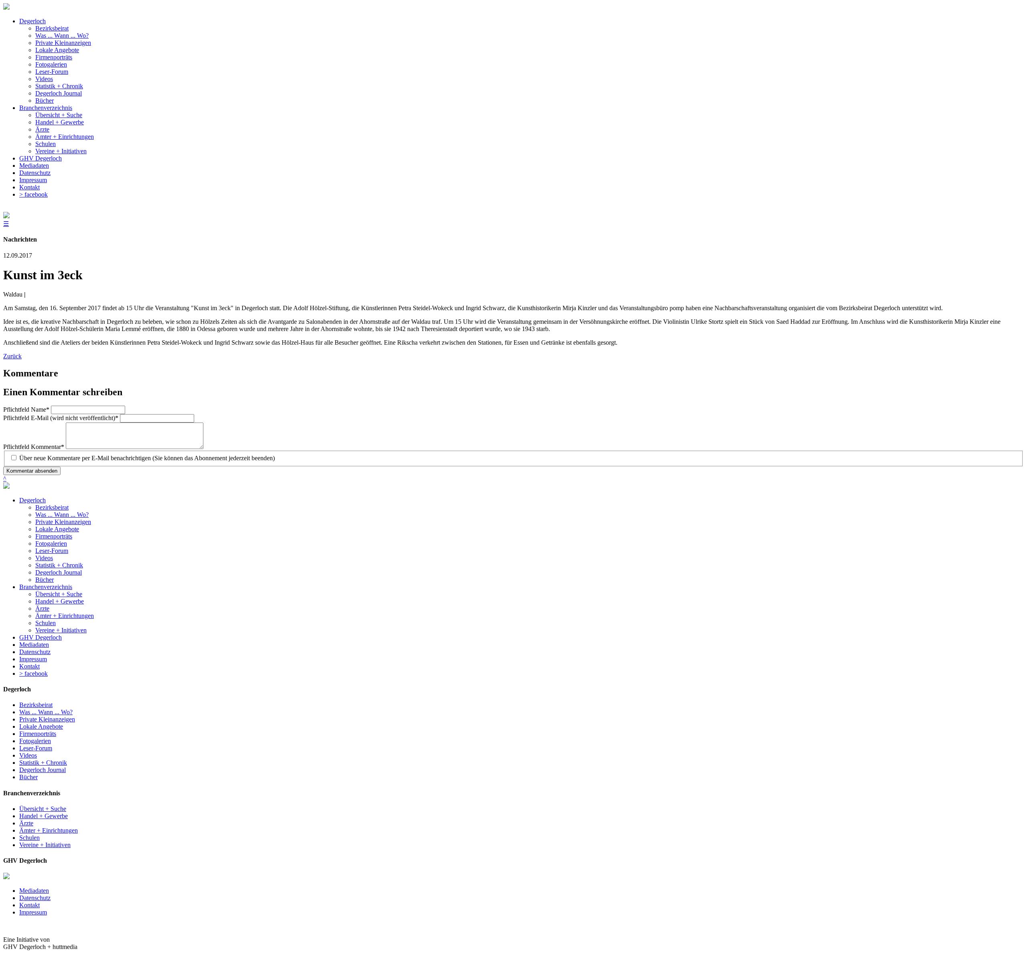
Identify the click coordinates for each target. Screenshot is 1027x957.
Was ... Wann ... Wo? (62, 514)
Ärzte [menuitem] (42, 129)
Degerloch (32, 500)
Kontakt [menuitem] (29, 187)
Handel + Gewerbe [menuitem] (59, 122)
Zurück (12, 356)
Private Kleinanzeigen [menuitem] (63, 42)
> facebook (33, 673)
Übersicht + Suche (58, 594)
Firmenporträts (53, 536)
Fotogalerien (51, 543)
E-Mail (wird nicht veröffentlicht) (60, 417)
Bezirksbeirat (52, 507)
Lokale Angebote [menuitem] (57, 50)
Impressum (33, 659)
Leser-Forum (51, 550)
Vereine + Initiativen (61, 630)
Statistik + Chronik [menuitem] (59, 86)
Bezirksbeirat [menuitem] (52, 28)
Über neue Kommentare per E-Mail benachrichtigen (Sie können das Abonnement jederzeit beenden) (147, 458)
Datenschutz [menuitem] (35, 172)
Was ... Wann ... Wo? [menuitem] (62, 35)
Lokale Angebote (57, 529)
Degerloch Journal (58, 572)
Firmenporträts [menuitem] (53, 57)
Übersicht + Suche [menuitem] (58, 115)
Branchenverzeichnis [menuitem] (45, 107)
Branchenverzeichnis (45, 586)
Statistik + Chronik (59, 565)
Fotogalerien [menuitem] (51, 64)
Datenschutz (35, 651)
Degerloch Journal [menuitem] (58, 93)
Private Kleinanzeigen (63, 521)
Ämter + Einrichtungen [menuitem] (64, 136)
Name (26, 409)
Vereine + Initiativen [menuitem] (61, 151)
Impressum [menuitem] (33, 180)
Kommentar (33, 446)
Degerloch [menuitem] (32, 21)
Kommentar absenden (31, 471)
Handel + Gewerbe (59, 601)
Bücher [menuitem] (44, 100)
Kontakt (29, 666)
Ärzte (42, 608)
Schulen (45, 623)
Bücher (44, 579)
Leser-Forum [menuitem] (51, 71)
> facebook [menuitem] (33, 194)
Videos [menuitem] (44, 78)
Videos (44, 558)
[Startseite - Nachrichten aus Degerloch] (6, 7)
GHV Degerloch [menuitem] (40, 158)
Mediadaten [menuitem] (34, 165)
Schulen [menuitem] (45, 143)
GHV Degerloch (40, 637)
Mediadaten (34, 644)
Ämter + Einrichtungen (64, 615)
